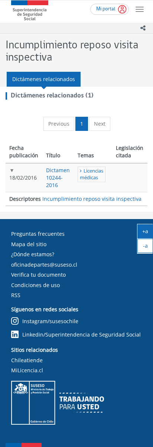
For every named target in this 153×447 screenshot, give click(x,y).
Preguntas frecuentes (38, 233)
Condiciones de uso (35, 285)
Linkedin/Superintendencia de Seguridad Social (81, 334)
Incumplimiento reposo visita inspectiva (91, 198)
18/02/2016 (23, 177)
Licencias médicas (91, 174)
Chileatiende (27, 360)
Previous (58, 123)
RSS (15, 295)
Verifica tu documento (38, 274)
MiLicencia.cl (27, 370)
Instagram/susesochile (50, 321)
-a (148, 247)
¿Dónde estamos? (32, 254)
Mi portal (105, 9)
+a (147, 232)
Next (99, 123)
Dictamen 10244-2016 (58, 178)
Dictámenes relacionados (43, 79)
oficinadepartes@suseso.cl (44, 264)
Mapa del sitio (28, 244)
